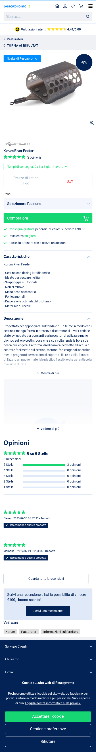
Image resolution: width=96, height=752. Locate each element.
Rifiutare (48, 741)
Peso (7, 194)
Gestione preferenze (48, 728)
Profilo (65, 6)
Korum (10, 631)
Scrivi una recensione (48, 611)
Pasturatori (15, 39)
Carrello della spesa (81, 6)
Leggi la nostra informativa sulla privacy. (53, 703)
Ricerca (87, 16)
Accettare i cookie (48, 716)
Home (57, 6)
